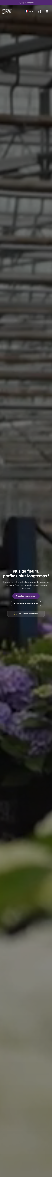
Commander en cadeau (26, 603)
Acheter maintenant (26, 596)
